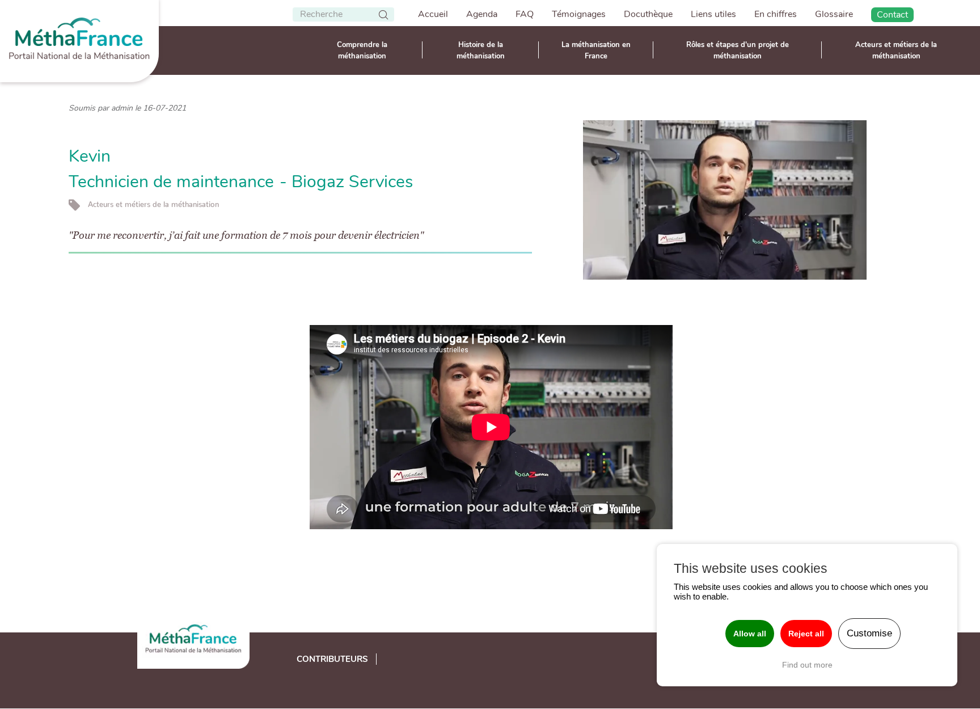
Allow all (749, 633)
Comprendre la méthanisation (362, 50)
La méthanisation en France (596, 50)
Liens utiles (713, 14)
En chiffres (775, 14)
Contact (892, 15)
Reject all (806, 633)
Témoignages (579, 14)
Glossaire (834, 14)
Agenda (481, 14)
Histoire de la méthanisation (481, 50)
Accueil (433, 14)
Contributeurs (332, 659)
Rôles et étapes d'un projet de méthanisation (737, 50)
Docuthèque (648, 14)
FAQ (525, 14)
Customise (869, 633)
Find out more (807, 664)
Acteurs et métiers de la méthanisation (896, 50)
